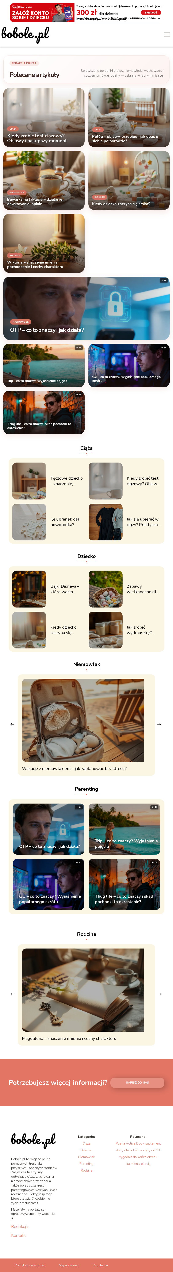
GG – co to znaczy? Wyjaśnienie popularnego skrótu (126, 379)
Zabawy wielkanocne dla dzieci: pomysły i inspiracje (142, 589)
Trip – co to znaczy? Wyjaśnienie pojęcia (37, 381)
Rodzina (86, 934)
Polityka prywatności (30, 1265)
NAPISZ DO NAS (137, 1083)
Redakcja (19, 1226)
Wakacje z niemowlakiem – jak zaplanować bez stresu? (74, 768)
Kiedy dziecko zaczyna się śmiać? (63, 630)
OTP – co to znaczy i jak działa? (47, 330)
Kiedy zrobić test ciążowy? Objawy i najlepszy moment (143, 481)
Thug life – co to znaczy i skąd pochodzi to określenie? (39, 426)
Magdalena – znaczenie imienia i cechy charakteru (69, 1038)
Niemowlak (86, 664)
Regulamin (100, 1265)
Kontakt (18, 1235)
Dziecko (86, 556)
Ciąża (86, 448)
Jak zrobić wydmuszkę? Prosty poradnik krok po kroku (142, 630)
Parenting (86, 789)
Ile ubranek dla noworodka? (64, 522)
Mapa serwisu (69, 1265)
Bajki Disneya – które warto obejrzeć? (64, 589)
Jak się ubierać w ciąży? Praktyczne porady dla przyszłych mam (143, 522)
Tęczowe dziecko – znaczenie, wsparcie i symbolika (66, 481)
